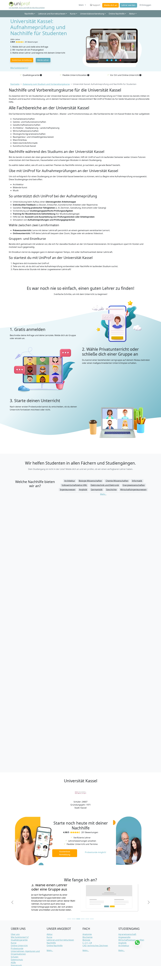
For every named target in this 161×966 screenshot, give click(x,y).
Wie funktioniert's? (19, 67)
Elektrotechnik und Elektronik (105, 485)
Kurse (13, 942)
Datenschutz (17, 959)
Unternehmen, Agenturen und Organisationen (25, 952)
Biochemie (87, 937)
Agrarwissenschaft (127, 934)
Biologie (86, 940)
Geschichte (111, 489)
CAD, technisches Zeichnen (95, 945)
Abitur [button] (132, 13)
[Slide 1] (69, 918)
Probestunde (17, 948)
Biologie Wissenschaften (90, 480)
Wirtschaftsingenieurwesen (133, 489)
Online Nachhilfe (55, 945)
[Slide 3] (78, 918)
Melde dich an (110, 5)
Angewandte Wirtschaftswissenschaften (131, 938)
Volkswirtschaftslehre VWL (74, 485)
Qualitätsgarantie (19, 940)
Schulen (14, 956)
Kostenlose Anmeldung (22, 60)
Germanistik (97, 489)
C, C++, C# (87, 942)
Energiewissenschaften (134, 485)
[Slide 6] (92, 918)
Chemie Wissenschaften (117, 480)
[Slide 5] (87, 918)
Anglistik (83, 489)
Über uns (15, 934)
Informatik (137, 480)
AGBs (13, 962)
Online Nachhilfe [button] (117, 13)
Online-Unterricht (19, 945)
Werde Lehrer (43, 60)
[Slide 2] (74, 918)
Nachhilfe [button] (29, 13)
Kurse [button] (72, 13)
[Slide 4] (83, 918)
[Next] (149, 902)
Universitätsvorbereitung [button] (92, 13)
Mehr (81, 5)
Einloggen (146, 5)
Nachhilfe (51, 942)
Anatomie (87, 934)
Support (96, 5)
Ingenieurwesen (67, 489)
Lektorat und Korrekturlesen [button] (51, 13)
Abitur (50, 934)
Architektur (69, 480)
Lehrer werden (128, 5)
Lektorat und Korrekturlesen (60, 940)
